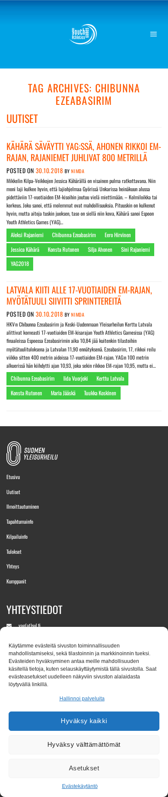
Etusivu (13, 476)
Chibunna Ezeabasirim (74, 235)
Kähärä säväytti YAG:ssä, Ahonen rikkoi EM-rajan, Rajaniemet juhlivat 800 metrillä (83, 152)
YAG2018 (20, 264)
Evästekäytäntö (80, 786)
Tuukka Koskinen (100, 393)
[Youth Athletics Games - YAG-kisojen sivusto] (84, 34)
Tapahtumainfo (19, 521)
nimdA (77, 171)
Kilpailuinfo (17, 536)
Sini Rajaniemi (135, 249)
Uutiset (13, 491)
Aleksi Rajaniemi (27, 235)
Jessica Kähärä (25, 249)
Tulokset (14, 551)
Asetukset (84, 768)
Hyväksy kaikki (84, 720)
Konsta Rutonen (63, 249)
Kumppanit (16, 581)
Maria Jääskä (63, 393)
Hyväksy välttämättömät (84, 744)
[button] (155, 34)
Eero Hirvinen (118, 235)
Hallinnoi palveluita (82, 699)
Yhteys (12, 566)
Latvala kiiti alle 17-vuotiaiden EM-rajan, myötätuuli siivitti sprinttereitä (79, 295)
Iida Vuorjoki (75, 378)
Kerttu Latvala (110, 378)
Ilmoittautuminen (22, 506)
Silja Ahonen (100, 249)
